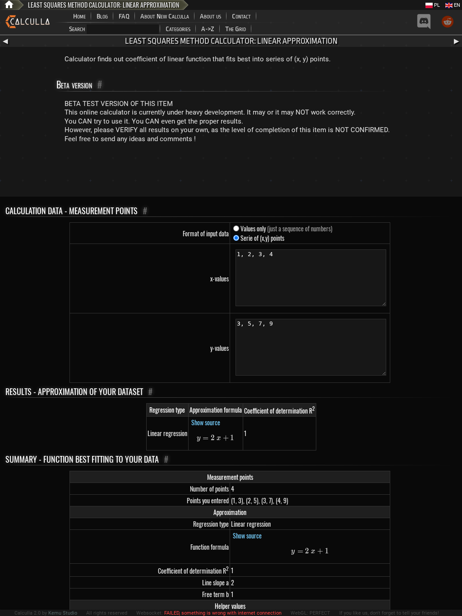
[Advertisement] (231, 172)
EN (456, 5)
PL (436, 5)
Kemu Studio (62, 613)
